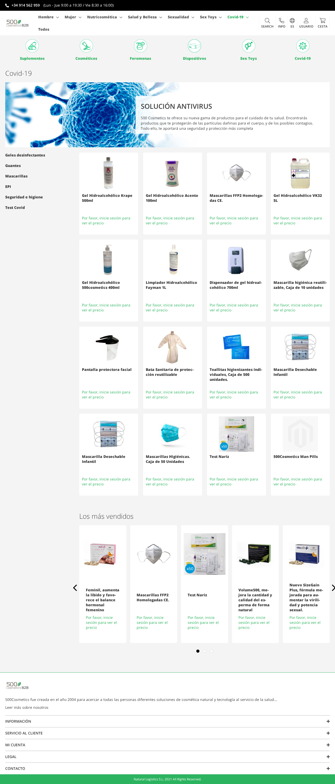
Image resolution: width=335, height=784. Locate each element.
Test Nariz (219, 456)
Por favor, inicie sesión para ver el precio (101, 622)
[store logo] (17, 23)
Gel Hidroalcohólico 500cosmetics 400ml (101, 285)
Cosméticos (86, 58)
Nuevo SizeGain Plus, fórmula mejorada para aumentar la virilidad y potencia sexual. (306, 597)
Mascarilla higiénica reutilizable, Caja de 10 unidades (300, 285)
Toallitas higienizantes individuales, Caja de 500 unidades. (236, 374)
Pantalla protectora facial (107, 369)
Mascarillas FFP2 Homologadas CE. (153, 597)
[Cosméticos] (86, 45)
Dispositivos (194, 58)
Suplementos (32, 58)
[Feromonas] (140, 45)
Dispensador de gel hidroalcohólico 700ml (236, 285)
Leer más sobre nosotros (26, 707)
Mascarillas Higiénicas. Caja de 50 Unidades (168, 459)
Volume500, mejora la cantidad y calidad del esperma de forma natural (255, 599)
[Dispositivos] (195, 45)
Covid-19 (303, 58)
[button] (281, 23)
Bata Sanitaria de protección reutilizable (169, 372)
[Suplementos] (32, 45)
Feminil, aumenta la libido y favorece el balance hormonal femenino (102, 599)
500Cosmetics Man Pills (295, 456)
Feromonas (140, 58)
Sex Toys (248, 58)
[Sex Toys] (249, 45)
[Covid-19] (303, 45)
